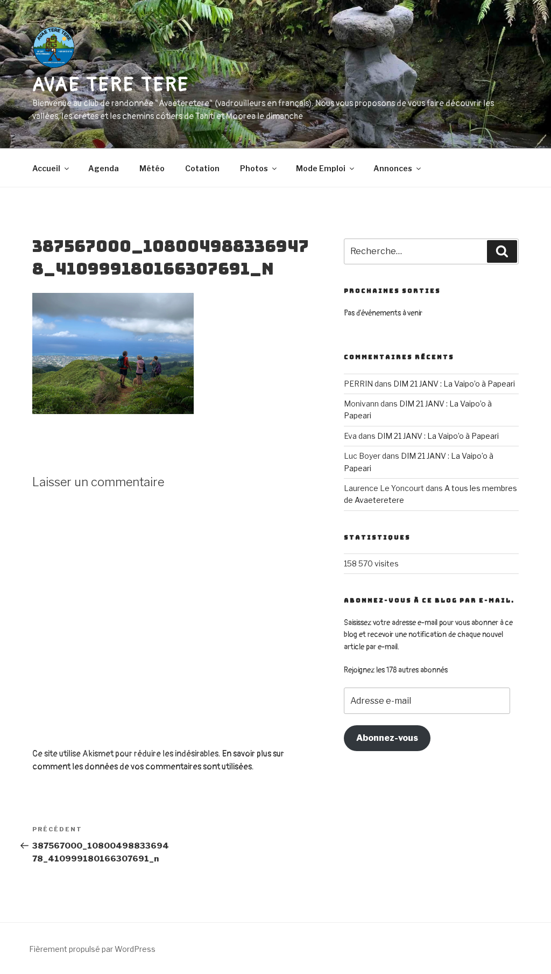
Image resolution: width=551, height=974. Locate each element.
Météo (152, 168)
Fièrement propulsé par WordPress (92, 949)
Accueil (46, 168)
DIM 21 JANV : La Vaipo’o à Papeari (454, 383)
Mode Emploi (320, 168)
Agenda (103, 168)
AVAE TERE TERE (110, 85)
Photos (254, 168)
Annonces (392, 168)
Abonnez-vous (387, 738)
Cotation (202, 168)
